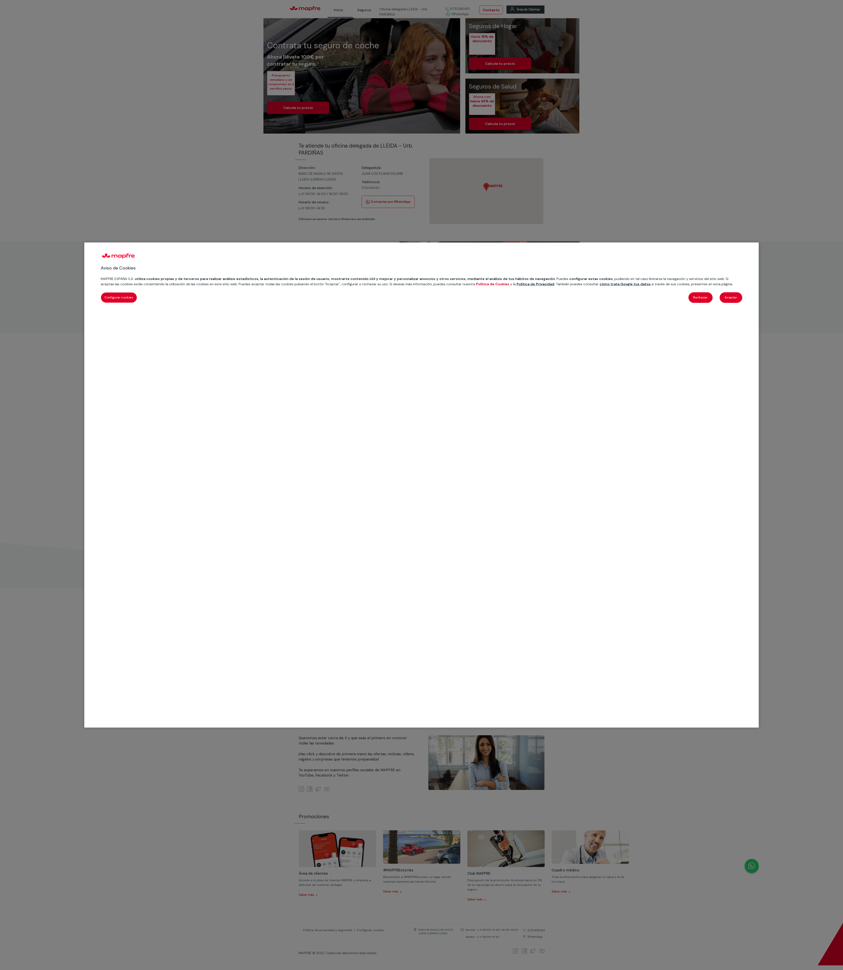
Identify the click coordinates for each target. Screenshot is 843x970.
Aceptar (731, 297)
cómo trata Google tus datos (625, 284)
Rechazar (700, 297)
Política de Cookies (492, 284)
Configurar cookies (118, 297)
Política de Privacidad (535, 284)
